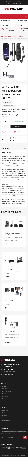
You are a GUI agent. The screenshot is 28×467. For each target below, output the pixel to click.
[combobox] (8, 25)
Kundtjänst (5, 410)
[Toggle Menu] (26, 16)
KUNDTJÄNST (19, 1)
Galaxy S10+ (21, 36)
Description (5, 148)
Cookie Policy (5, 396)
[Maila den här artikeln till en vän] (13, 140)
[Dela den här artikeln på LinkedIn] (22, 138)
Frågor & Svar (6, 420)
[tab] (14, 148)
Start (2, 36)
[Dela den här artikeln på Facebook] (10, 138)
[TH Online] (14, 10)
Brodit (4, 386)
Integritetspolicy (6, 391)
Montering (5, 415)
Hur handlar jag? (6, 413)
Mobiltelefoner (8, 36)
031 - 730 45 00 (8, 30)
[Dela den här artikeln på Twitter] (13, 138)
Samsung (15, 36)
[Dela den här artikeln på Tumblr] (10, 140)
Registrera (18, 3)
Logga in (13, 3)
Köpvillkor (4, 393)
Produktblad (5, 418)
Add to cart (18, 126)
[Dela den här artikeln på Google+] (16, 138)
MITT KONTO (8, 1)
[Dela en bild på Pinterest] (19, 138)
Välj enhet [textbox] (5, 25)
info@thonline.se (8, 374)
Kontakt (4, 399)
